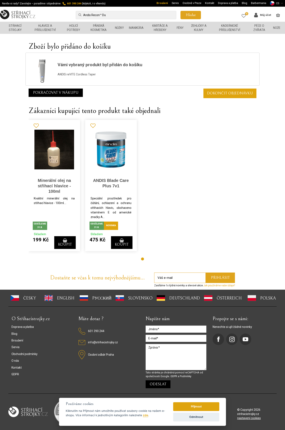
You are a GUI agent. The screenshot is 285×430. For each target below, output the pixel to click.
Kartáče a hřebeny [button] (160, 28)
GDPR (15, 374)
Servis (175, 3)
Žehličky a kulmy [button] (199, 28)
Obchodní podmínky (24, 354)
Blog (244, 3)
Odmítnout (196, 417)
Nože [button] (276, 27)
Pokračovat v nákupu (55, 92)
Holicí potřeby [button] (73, 28)
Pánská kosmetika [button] (99, 28)
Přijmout (196, 406)
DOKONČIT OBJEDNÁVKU (230, 93)
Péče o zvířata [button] (259, 28)
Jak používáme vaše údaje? (219, 285)
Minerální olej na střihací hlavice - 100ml (54, 186)
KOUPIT (65, 244)
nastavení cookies (249, 418)
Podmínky (185, 376)
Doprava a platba (228, 3)
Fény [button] (180, 27)
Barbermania (258, 3)
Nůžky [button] (119, 27)
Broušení (162, 3)
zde (145, 415)
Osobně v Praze (192, 3)
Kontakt (209, 3)
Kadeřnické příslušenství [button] (229, 28)
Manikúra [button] (136, 27)
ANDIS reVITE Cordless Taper (77, 74)
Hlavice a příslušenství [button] (45, 28)
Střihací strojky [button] (15, 28)
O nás (15, 360)
